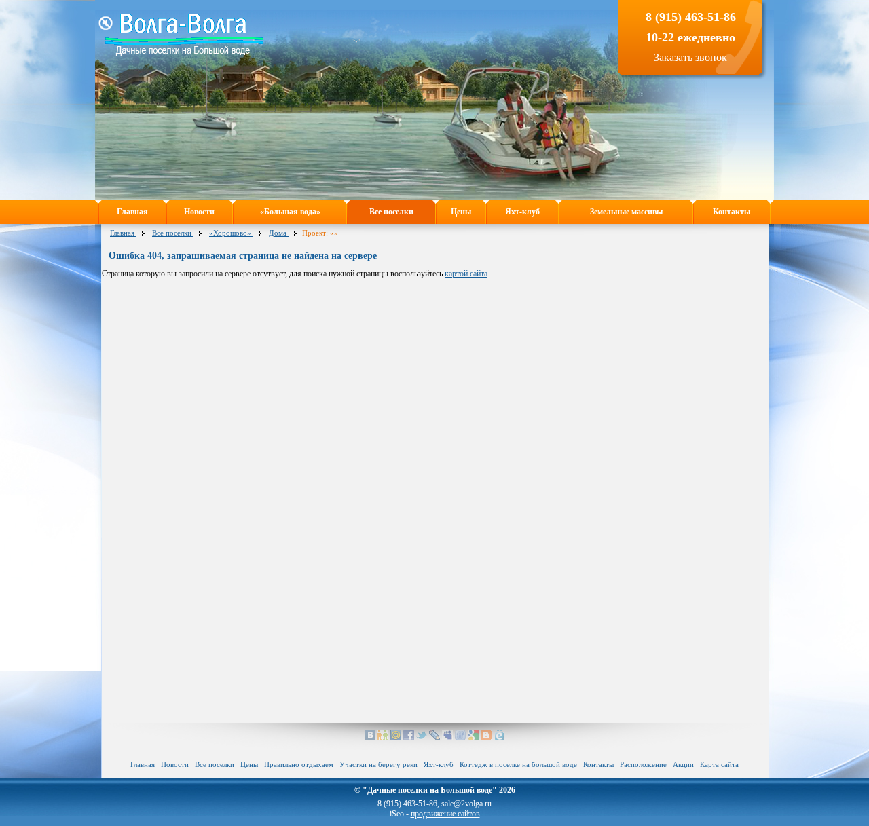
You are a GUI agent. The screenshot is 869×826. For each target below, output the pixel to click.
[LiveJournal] (434, 738)
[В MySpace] (447, 738)
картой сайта (466, 273)
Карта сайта (719, 764)
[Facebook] (408, 738)
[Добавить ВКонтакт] (370, 738)
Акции (683, 764)
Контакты (731, 212)
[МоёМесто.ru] (499, 738)
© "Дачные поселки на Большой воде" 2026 (434, 790)
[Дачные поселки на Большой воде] (184, 53)
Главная (132, 212)
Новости (199, 212)
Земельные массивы (626, 212)
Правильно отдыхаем (298, 764)
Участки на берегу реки (378, 764)
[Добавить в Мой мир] (395, 738)
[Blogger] (486, 738)
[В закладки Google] (473, 738)
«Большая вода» (290, 212)
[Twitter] (421, 738)
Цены (461, 212)
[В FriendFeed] (460, 738)
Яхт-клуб (522, 212)
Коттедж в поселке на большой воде (518, 764)
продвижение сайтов (445, 814)
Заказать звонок (690, 57)
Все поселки (391, 212)
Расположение (643, 764)
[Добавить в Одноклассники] (382, 738)
